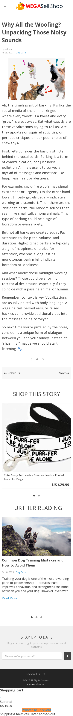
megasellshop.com (36, 683)
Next (62, 373)
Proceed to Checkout (36, 710)
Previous (13, 373)
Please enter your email (19, 656)
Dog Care (21, 52)
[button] (34, 496)
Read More (9, 598)
